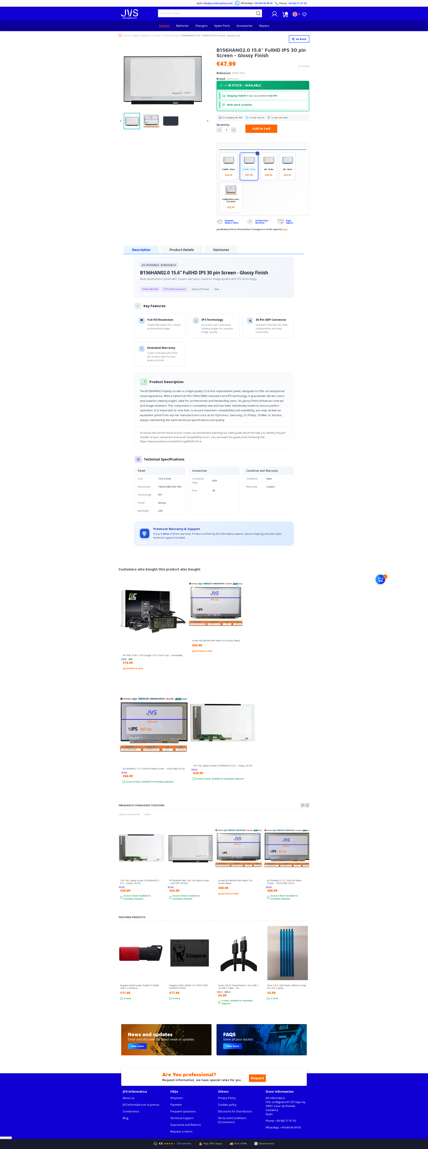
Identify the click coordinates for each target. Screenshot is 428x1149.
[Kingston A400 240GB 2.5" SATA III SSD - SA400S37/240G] (208, 974)
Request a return (181, 1131)
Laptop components (129, 814)
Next (307, 805)
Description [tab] (141, 250)
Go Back (301, 38)
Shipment (176, 1098)
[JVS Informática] (129, 17)
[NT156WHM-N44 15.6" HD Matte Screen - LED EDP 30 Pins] (208, 869)
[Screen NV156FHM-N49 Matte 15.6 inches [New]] (238, 625)
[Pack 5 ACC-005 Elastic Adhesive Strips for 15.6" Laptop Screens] (306, 974)
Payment (176, 1105)
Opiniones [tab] (221, 250)
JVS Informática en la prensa (141, 1105)
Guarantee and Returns (185, 1125)
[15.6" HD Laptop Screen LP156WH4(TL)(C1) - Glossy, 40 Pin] (250, 744)
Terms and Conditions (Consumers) (232, 1120)
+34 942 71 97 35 (285, 1121)
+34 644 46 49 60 (290, 1127)
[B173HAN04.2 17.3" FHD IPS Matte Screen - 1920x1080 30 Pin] (182, 745)
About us (128, 1098)
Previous (303, 805)
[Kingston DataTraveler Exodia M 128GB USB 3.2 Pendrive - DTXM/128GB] (159, 974)
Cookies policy (227, 1105)
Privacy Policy (227, 1098)
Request (257, 1078)
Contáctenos (131, 1111)
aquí (285, 229)
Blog (125, 1118)
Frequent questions (183, 1111)
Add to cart (261, 128)
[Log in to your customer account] (275, 15)
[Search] (258, 13)
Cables (147, 814)
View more (137, 1046)
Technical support (181, 1118)
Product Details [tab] (182, 250)
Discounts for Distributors (235, 1111)
